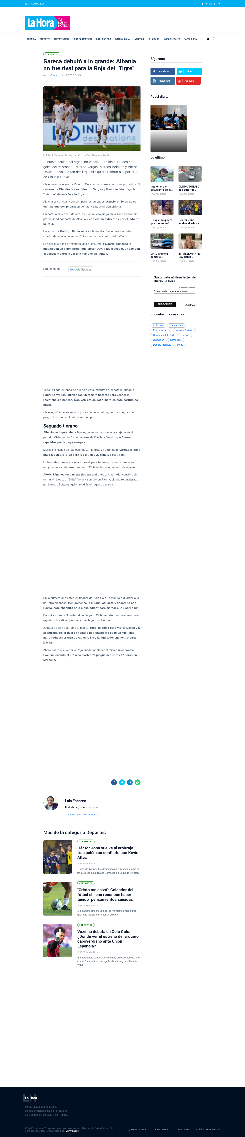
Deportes (45, 39)
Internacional (123, 39)
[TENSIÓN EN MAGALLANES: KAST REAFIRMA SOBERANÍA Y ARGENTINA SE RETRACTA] (176, 128)
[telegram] (219, 4)
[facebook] (203, 4)
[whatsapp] (137, 782)
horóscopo (176, 340)
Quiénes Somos (137, 1129)
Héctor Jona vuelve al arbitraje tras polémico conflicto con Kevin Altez (107, 853)
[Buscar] (214, 39)
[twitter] (207, 4)
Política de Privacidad (208, 1129)
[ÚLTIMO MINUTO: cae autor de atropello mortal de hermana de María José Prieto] (190, 174)
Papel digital (191, 39)
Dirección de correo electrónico (171, 291)
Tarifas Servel (160, 1129)
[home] (47, 22)
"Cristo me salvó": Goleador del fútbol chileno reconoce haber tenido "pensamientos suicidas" (105, 895)
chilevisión (158, 340)
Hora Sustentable (82, 39)
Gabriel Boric (176, 325)
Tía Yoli (185, 335)
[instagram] (211, 4)
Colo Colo (158, 325)
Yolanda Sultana (184, 330)
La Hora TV (154, 39)
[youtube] (215, 4)
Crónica (31, 39)
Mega (180, 344)
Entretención (61, 39)
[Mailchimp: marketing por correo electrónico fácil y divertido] (190, 307)
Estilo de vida (103, 39)
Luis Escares (52, 75)
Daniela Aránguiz (162, 344)
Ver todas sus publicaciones (83, 814)
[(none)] (50, 802)
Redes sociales (161, 330)
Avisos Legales (172, 39)
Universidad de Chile (164, 335)
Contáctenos (182, 1129)
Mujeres (139, 39)
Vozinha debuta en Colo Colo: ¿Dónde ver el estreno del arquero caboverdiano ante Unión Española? (108, 938)
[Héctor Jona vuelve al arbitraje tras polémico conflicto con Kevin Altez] (57, 857)
